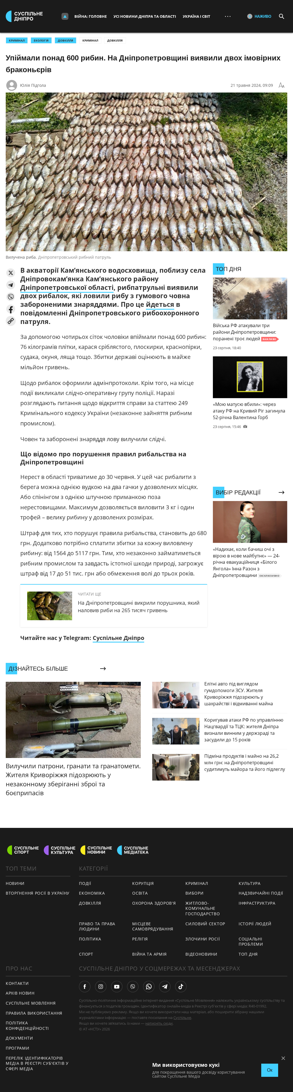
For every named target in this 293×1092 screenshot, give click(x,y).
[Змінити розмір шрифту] (281, 85)
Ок (269, 1070)
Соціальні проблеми (251, 941)
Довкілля (115, 40)
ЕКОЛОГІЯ (41, 40)
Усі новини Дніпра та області (145, 16)
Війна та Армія (149, 954)
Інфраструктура (257, 903)
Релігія (140, 939)
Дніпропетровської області (67, 287)
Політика (90, 939)
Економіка (92, 893)
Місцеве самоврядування (152, 926)
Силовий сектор (205, 923)
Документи (19, 1038)
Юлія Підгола (33, 85)
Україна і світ (196, 16)
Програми (17, 1048)
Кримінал (90, 40)
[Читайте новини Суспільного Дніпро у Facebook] (84, 986)
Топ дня (248, 954)
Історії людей (255, 923)
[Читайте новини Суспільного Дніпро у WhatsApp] (149, 986)
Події (85, 883)
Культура (250, 883)
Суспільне (182, 1017)
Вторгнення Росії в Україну (38, 893)
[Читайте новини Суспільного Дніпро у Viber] (132, 986)
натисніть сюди (159, 1023)
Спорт (86, 954)
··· (227, 16)
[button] (11, 273)
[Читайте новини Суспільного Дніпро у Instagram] (100, 986)
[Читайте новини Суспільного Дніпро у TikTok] (181, 986)
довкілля (65, 40)
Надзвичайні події (261, 893)
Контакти (17, 983)
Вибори (194, 893)
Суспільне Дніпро (118, 638)
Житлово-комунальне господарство (202, 908)
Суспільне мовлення (31, 1003)
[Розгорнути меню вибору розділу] (65, 16)
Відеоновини (201, 954)
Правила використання (34, 1013)
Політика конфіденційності (27, 1025)
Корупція (143, 883)
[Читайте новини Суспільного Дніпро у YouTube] (116, 986)
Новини (15, 883)
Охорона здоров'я (154, 903)
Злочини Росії (202, 939)
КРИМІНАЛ (17, 40)
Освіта (140, 893)
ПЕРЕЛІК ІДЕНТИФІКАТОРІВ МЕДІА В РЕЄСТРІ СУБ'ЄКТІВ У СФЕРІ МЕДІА (37, 1063)
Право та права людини (97, 926)
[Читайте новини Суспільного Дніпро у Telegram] (165, 986)
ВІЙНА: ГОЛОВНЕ (90, 16)
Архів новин (20, 993)
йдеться (160, 304)
